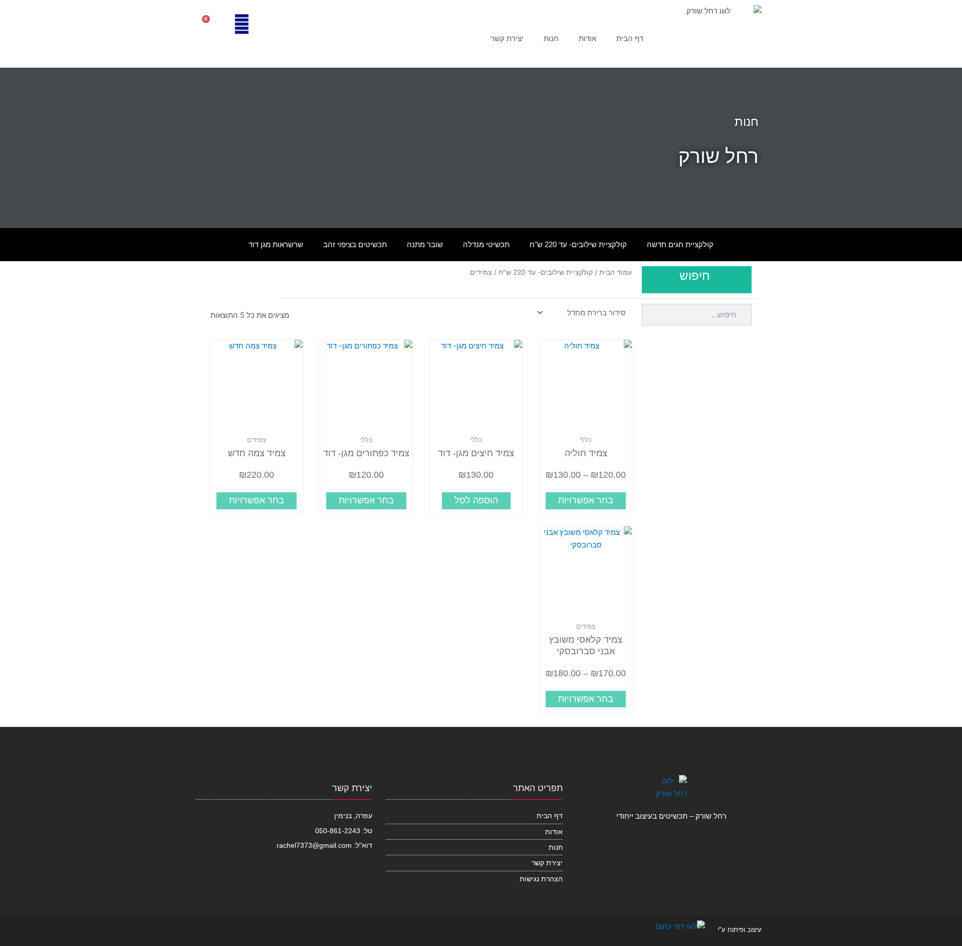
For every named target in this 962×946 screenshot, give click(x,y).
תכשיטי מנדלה (486, 244)
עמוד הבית (615, 272)
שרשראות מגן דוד (276, 244)
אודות (587, 38)
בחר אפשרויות (585, 500)
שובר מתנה (425, 244)
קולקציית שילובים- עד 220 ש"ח (578, 244)
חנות (551, 38)
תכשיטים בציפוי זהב (355, 244)
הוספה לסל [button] (476, 500)
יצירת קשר (507, 38)
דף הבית (629, 38)
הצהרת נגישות (541, 879)
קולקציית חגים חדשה (680, 244)
